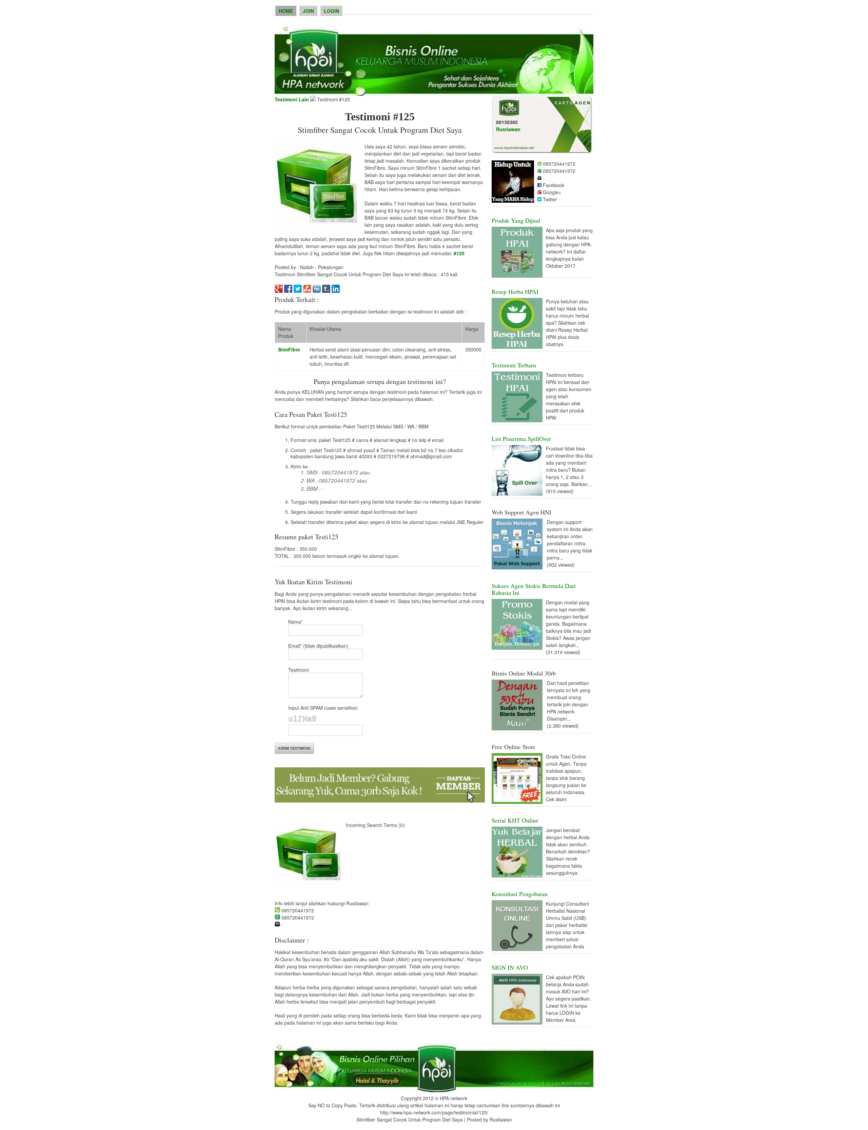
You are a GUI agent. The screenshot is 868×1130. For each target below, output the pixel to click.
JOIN (308, 10)
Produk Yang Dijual (516, 220)
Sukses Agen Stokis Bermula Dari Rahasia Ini (534, 589)
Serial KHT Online (515, 820)
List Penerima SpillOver (521, 439)
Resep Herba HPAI (515, 291)
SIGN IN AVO (510, 967)
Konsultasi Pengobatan (520, 894)
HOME (286, 10)
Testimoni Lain (292, 99)
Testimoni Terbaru (514, 365)
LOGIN (331, 10)
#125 (459, 253)
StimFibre (289, 349)
